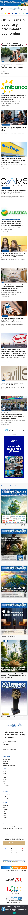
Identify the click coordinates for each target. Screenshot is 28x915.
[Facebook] (6, 850)
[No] (26, 909)
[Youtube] (22, 850)
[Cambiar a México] (20, 13)
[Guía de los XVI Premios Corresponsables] (14, 698)
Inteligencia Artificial (6, 124)
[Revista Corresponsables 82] (14, 619)
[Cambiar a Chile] (9, 13)
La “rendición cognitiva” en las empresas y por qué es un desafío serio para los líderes (13, 129)
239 (23, 430)
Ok (14, 912)
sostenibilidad (4, 315)
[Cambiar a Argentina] (2, 13)
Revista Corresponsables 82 (8, 636)
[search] (21, 9)
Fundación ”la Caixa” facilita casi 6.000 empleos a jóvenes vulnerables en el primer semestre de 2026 (13, 255)
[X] (11, 850)
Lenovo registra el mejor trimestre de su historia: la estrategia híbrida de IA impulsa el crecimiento (13, 192)
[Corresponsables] (14, 8)
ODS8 (3, 347)
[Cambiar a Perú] (23, 13)
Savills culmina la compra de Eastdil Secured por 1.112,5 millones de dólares (13, 384)
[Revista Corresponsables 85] (14, 544)
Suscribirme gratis (14, 843)
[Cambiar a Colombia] (12, 13)
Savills (3, 380)
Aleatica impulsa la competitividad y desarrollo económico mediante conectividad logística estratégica (12, 223)
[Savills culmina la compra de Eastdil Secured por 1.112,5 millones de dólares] (14, 373)
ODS (3, 282)
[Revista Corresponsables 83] (14, 581)
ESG (3, 93)
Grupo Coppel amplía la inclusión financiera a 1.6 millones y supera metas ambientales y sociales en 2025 (13, 160)
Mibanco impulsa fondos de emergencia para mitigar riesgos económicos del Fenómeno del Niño (13, 97)
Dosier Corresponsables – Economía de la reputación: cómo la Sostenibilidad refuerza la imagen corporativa (13, 675)
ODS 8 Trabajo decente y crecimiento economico (11, 156)
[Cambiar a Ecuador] (16, 13)
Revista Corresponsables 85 (8, 562)
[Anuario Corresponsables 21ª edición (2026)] (14, 506)
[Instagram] (16, 850)
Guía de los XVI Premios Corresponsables (12, 717)
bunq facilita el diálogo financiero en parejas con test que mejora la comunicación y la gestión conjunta (12, 65)
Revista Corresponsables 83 (8, 599)
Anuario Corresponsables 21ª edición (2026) (13, 525)
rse (3, 61)
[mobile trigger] (2, 9)
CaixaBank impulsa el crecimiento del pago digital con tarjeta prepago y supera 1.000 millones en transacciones (14, 320)
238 (20, 430)
